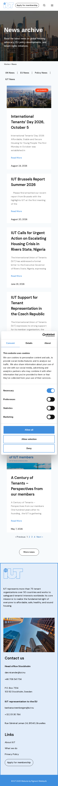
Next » (40, 536)
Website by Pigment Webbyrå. (34, 781)
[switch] (51, 399)
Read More (16, 157)
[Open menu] (52, 5)
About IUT (10, 742)
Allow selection (29, 439)
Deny (29, 448)
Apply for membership (27, 5)
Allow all (29, 430)
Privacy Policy (12, 754)
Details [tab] (29, 343)
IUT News (10, 79)
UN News (9, 72)
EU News (24, 72)
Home (7, 64)
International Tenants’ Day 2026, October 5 (27, 122)
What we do (11, 748)
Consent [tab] (10, 343)
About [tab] (47, 343)
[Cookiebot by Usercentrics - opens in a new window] (42, 335)
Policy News (41, 72)
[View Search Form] (44, 5)
